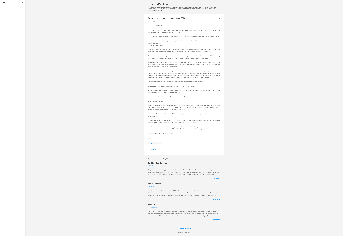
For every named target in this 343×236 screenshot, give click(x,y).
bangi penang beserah (155, 143)
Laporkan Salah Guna (184, 232)
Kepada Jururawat (154, 184)
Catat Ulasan (153, 149)
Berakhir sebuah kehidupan (158, 163)
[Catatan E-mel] (149, 139)
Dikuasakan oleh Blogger (184, 228)
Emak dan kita (153, 205)
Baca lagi (216, 178)
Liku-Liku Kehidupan (158, 4)
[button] (219, 18)
